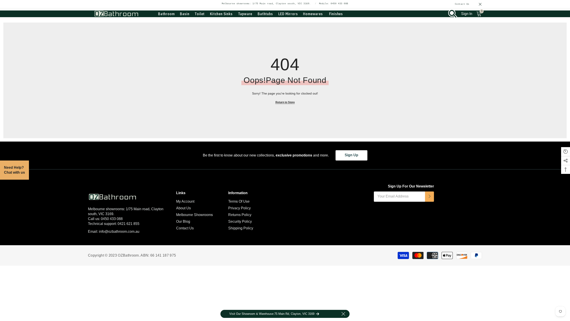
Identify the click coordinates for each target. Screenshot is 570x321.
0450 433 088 (112, 219)
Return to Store (285, 102)
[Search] (452, 13)
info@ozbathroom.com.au (119, 231)
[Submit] (429, 196)
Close (480, 4)
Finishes (336, 14)
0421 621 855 (128, 224)
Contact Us (462, 4)
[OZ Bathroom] (128, 195)
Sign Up (351, 155)
